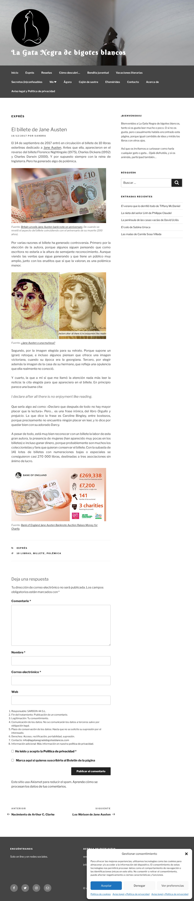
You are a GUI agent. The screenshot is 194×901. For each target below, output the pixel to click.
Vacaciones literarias (129, 72)
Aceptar (106, 885)
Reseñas (46, 72)
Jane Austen (52, 147)
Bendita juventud (98, 72)
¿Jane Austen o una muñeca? (38, 342)
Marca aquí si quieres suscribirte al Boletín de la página (55, 760)
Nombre (18, 652)
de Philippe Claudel (146, 213)
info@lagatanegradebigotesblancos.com (46, 740)
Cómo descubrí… (69, 72)
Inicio (14, 72)
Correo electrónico (26, 672)
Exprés (29, 72)
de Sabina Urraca (135, 227)
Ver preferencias (172, 885)
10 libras (24, 553)
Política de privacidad (59, 751)
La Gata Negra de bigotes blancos (68, 52)
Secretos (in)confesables (26, 81)
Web (14, 692)
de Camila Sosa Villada (141, 234)
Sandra (40, 135)
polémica (54, 553)
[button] (186, 854)
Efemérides (112, 81)
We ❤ (52, 81)
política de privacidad (81, 743)
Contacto (133, 81)
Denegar (139, 885)
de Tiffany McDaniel (150, 206)
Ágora (68, 81)
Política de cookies (101, 894)
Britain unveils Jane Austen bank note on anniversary (51, 226)
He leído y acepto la (46, 751)
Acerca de (152, 81)
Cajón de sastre (88, 81)
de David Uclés (150, 220)
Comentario (21, 601)
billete (39, 553)
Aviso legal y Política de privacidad (131, 894)
